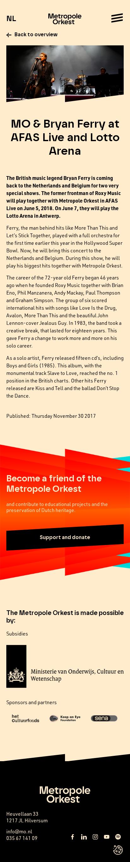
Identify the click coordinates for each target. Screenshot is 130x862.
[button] (65, 537)
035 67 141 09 (22, 838)
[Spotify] (118, 836)
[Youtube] (106, 836)
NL (11, 19)
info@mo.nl (19, 831)
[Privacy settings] (118, 850)
